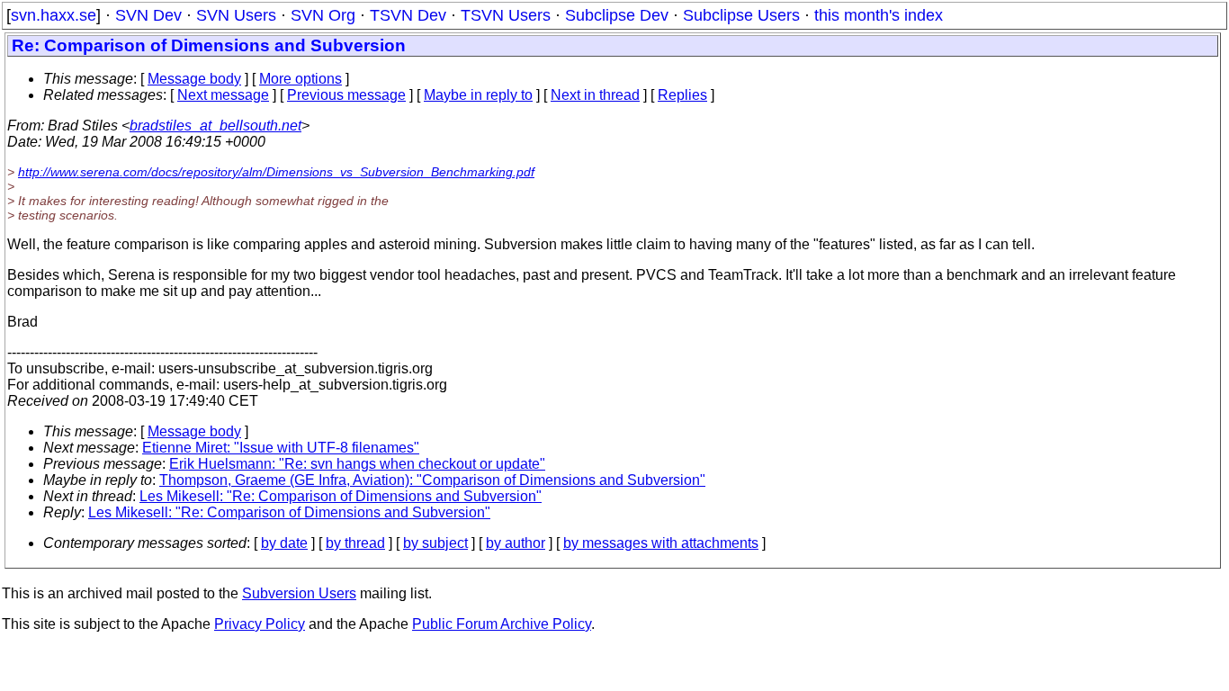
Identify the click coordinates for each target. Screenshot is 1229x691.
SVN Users (236, 15)
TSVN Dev (408, 15)
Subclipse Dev (616, 15)
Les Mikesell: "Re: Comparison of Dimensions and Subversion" (340, 496)
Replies (682, 95)
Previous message (346, 95)
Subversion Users (299, 593)
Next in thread (595, 95)
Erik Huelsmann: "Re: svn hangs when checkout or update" (357, 463)
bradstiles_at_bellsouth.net (215, 125)
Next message (223, 95)
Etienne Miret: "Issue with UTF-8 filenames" (280, 447)
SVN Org (323, 15)
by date (284, 543)
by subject (435, 543)
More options (300, 78)
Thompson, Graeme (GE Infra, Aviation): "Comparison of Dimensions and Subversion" (432, 480)
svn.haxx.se (53, 15)
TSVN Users (506, 15)
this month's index (878, 15)
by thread (355, 543)
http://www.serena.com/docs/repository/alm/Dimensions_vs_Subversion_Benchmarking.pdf (276, 172)
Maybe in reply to (478, 95)
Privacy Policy (259, 624)
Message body (194, 78)
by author (515, 543)
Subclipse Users (741, 15)
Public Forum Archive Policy (501, 624)
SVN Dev (148, 15)
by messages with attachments (660, 543)
